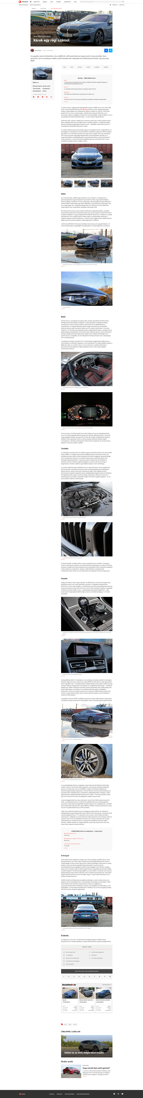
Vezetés (88, 67)
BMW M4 (65, 1000)
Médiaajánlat (59, 1094)
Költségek (97, 67)
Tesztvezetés (36, 88)
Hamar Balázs (38, 50)
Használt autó (67, 1)
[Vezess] (23, 1)
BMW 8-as (36, 82)
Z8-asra (84, 109)
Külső (64, 67)
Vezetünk (58, 1)
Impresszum (51, 1094)
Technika (80, 67)
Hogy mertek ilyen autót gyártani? (96, 1068)
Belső (72, 67)
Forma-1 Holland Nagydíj (35, 4)
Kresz (75, 1)
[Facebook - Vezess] (106, 50)
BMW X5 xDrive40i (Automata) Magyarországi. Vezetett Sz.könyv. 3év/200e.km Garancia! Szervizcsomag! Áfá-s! (103, 1000)
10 (110, 976)
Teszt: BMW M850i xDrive (56, 8)
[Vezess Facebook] (114, 1090)
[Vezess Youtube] (122, 1090)
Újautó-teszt (37, 1)
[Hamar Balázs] (32, 50)
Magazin (45, 1)
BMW (65, 1024)
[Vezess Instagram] (118, 1090)
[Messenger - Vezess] (110, 50)
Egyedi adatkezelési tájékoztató (83, 1094)
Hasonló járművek (106, 984)
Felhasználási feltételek (69, 1094)
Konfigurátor (46, 88)
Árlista (44, 91)
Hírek (51, 1)
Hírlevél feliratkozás (23, 4)
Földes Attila (86, 1065)
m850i (70, 1024)
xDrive (75, 1024)
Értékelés (106, 67)
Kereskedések (37, 91)
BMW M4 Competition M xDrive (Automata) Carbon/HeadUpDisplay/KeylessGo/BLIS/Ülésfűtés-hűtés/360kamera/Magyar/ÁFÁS (86, 1000)
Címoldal (34, 8)
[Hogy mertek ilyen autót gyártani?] (71, 1071)
